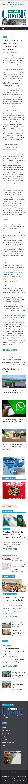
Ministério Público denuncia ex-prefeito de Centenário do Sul (18, 632)
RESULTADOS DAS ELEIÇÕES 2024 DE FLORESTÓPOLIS (16, 557)
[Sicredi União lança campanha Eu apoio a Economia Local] (14, 376)
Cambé (11, 64)
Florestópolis (6, 528)
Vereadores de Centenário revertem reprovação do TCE (13, 600)
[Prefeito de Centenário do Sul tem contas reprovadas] (6, 624)
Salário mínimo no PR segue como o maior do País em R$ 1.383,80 (13, 363)
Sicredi (5, 37)
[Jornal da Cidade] (3, 28)
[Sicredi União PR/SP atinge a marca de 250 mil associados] (14, 430)
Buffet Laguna (19, 62)
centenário (5, 594)
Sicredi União (19, 89)
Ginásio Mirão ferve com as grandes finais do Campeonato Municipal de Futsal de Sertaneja (18, 674)
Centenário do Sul (12, 224)
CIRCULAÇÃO (5, 739)
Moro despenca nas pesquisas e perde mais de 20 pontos (14, 651)
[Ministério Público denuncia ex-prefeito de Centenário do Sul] (6, 633)
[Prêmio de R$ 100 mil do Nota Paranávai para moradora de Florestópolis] (14, 520)
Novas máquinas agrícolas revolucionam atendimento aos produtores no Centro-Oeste (18, 685)
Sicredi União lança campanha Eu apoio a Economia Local (13, 391)
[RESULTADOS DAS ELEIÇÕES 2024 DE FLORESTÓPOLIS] (6, 558)
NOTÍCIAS (4, 727)
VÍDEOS (3, 736)
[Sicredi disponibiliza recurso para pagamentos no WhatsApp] (14, 401)
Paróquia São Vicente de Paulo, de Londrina (13, 272)
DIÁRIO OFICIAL (5, 733)
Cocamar (7, 90)
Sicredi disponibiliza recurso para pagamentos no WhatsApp (14, 420)
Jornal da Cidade (13, 594)
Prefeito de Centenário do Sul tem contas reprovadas (18, 623)
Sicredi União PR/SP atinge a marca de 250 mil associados (12, 445)
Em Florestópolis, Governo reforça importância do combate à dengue (12, 358)
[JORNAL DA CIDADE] (12, 708)
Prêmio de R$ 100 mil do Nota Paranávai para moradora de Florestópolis (14, 534)
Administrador (17, 52)
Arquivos (4, 504)
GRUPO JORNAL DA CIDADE (8, 742)
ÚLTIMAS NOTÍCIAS (9, 478)
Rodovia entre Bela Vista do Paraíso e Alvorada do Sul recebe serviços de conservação (18, 567)
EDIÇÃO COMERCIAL (6, 730)
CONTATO (4, 745)
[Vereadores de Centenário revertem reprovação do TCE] (14, 585)
